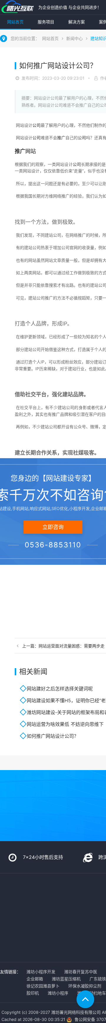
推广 (61, 137)
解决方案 (76, 21)
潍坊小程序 (58, 992)
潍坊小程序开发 (40, 971)
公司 (36, 125)
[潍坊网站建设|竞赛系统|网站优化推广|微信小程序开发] (17, 7)
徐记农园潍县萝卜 (42, 985)
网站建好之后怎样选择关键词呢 (60, 689)
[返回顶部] (85, 999)
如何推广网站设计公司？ (53, 736)
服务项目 (46, 21)
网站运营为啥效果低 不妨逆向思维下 (65, 724)
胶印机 (32, 992)
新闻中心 (74, 38)
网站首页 (15, 21)
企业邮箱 (34, 978)
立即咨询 (53, 527)
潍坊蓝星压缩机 (66, 978)
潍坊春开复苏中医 (80, 971)
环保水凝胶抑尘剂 (84, 985)
